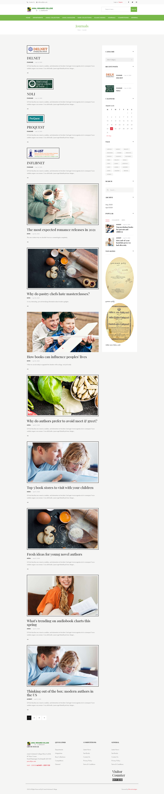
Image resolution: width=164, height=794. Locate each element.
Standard (30, 62)
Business (110, 152)
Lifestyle (125, 163)
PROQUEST (35, 127)
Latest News (87, 750)
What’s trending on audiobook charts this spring (58, 622)
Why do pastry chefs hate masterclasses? (58, 293)
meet (108, 167)
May (109, 205)
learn (116, 163)
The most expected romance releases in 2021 (61, 229)
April (109, 207)
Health (117, 160)
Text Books (86, 753)
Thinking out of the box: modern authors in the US (60, 693)
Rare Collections (60, 757)
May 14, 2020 (38, 62)
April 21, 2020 (36, 425)
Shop (108, 170)
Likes (123, 220)
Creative (128, 152)
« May (109, 136)
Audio (118, 149)
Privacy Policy (87, 761)
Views (107, 220)
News (28, 234)
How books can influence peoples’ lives (57, 356)
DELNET (33, 58)
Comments (115, 220)
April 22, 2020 (36, 234)
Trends (126, 170)
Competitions (59, 761)
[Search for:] (119, 190)
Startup (117, 170)
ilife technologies (132, 789)
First (108, 160)
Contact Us (86, 757)
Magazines (58, 753)
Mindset (29, 699)
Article (109, 149)
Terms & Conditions (89, 764)
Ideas (125, 160)
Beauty (126, 149)
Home (79, 30)
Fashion (118, 156)
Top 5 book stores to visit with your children (60, 487)
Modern (125, 167)
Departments (59, 750)
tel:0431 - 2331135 (43, 765)
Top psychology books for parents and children (124, 229)
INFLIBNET (36, 163)
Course (119, 152)
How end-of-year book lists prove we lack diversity (123, 242)
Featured (128, 156)
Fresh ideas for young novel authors (54, 554)
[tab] (107, 220)
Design (109, 156)
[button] (61, 348)
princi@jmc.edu (31, 761)
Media (29, 425)
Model (116, 167)
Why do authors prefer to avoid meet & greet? (62, 421)
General (57, 764)
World (109, 174)
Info (108, 163)
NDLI (31, 94)
